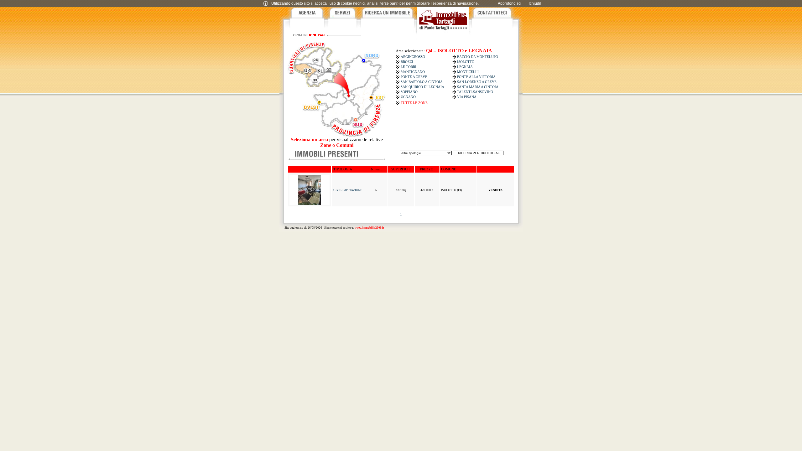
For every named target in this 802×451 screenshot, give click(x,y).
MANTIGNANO (413, 72)
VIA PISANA (467, 97)
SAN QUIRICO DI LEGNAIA (422, 87)
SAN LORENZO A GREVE (477, 82)
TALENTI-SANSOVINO (475, 92)
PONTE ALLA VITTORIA (476, 77)
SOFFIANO (409, 92)
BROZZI (407, 62)
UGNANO (408, 97)
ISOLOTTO (465, 62)
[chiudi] (535, 3)
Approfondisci (509, 3)
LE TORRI (408, 67)
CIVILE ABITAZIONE (347, 190)
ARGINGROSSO (413, 57)
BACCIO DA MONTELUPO (477, 57)
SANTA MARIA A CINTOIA (477, 87)
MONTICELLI (468, 72)
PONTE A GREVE (414, 77)
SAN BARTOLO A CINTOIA (422, 82)
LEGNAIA (465, 67)
